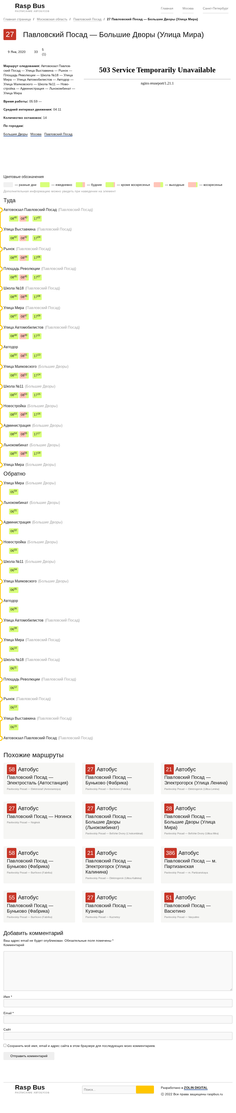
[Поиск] (145, 1089)
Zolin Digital (196, 1088)
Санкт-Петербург (215, 8)
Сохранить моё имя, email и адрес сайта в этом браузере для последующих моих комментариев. (81, 1046)
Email (8, 1013)
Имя (7, 997)
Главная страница (17, 19)
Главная (167, 8)
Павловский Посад (87, 19)
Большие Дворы (15, 134)
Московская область (52, 19)
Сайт (7, 1029)
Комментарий (13, 945)
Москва (188, 8)
